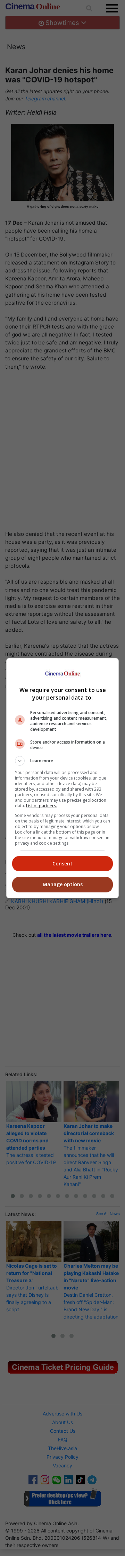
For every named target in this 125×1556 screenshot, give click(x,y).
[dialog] (62, 778)
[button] (62, 761)
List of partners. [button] (41, 806)
